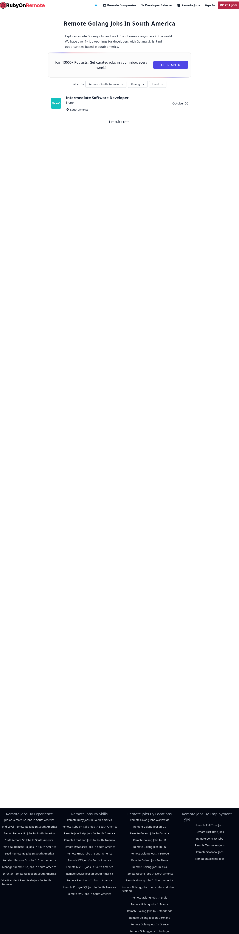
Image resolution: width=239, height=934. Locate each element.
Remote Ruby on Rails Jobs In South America (89, 826)
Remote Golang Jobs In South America (149, 880)
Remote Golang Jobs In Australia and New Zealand (148, 889)
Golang (135, 84)
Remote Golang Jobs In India (149, 897)
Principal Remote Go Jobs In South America (29, 847)
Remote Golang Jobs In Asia (149, 867)
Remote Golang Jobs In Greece (150, 924)
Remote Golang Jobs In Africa (149, 860)
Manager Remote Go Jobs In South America (29, 867)
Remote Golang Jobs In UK (149, 840)
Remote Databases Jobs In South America (89, 847)
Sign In (209, 5)
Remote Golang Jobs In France (149, 904)
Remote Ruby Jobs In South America (89, 820)
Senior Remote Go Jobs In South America (29, 833)
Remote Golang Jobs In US (149, 826)
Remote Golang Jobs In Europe (150, 853)
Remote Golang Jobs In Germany (149, 917)
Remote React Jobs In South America (89, 880)
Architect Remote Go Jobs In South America (29, 860)
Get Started (170, 65)
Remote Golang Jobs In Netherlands (149, 911)
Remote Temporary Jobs (210, 845)
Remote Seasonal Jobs (210, 852)
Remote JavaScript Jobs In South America (89, 833)
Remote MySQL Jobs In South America (89, 867)
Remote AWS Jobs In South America (89, 894)
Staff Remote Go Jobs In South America (29, 840)
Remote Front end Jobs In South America (89, 840)
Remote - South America (104, 84)
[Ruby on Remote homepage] (22, 5)
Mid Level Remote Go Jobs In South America (29, 826)
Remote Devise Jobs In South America (89, 873)
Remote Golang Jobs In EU (149, 847)
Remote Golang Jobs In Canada (149, 833)
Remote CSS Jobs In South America (89, 860)
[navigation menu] (96, 5)
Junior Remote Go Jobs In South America (29, 820)
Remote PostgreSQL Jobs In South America (89, 887)
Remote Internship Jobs (209, 858)
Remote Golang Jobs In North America (149, 873)
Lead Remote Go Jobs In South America (29, 853)
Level (155, 84)
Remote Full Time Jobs (210, 825)
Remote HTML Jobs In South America (89, 853)
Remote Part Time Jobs (210, 832)
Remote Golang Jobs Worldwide (149, 820)
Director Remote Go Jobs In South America (29, 873)
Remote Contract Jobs (209, 838)
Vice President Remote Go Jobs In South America (26, 882)
